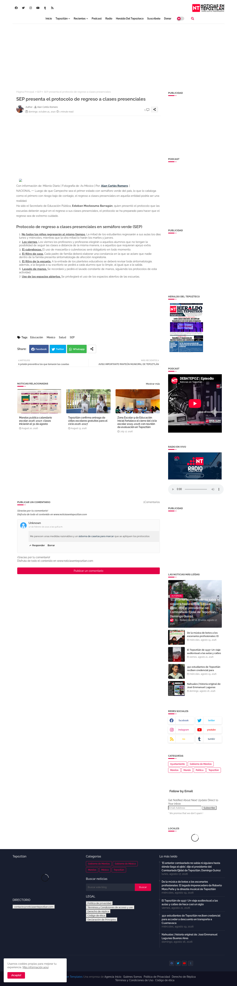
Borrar (51, 545)
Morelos (174, 770)
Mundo (187, 770)
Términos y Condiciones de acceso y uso (110, 907)
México (51, 337)
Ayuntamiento (177, 764)
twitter (211, 720)
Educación (36, 337)
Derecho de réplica (98, 911)
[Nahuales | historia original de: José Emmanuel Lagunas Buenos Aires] (176, 688)
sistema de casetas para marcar (96, 536)
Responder (38, 545)
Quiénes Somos (132, 976)
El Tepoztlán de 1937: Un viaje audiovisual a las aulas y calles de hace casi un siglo (204, 653)
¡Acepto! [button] (16, 975)
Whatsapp (79, 349)
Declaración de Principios (101, 919)
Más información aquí (36, 967)
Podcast (97, 18)
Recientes (80, 18)
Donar (167, 18)
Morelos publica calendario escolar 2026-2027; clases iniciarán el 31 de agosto (35, 420)
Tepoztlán (62, 18)
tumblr (211, 739)
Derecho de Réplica (184, 976)
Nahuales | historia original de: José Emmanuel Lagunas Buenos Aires (204, 687)
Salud (62, 337)
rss (183, 739)
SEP (39, 91)
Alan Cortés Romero (114, 185)
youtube (211, 729)
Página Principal (25, 91)
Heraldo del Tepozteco (129, 18)
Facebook (41, 349)
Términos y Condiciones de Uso (134, 980)
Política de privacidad (99, 903)
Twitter (60, 349)
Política (199, 770)
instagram (183, 729)
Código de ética (96, 915)
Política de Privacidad (157, 976)
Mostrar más (153, 383)
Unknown (35, 523)
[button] (192, 18)
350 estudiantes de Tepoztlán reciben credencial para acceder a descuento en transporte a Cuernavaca (203, 671)
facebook (184, 720)
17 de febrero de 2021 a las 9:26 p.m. (46, 527)
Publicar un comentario (88, 570)
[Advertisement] (119, 54)
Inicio (49, 18)
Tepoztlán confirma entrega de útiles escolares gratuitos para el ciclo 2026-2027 (87, 420)
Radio (108, 18)
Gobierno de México (125, 863)
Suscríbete (153, 18)
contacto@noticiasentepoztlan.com (33, 906)
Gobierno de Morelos (201, 764)
